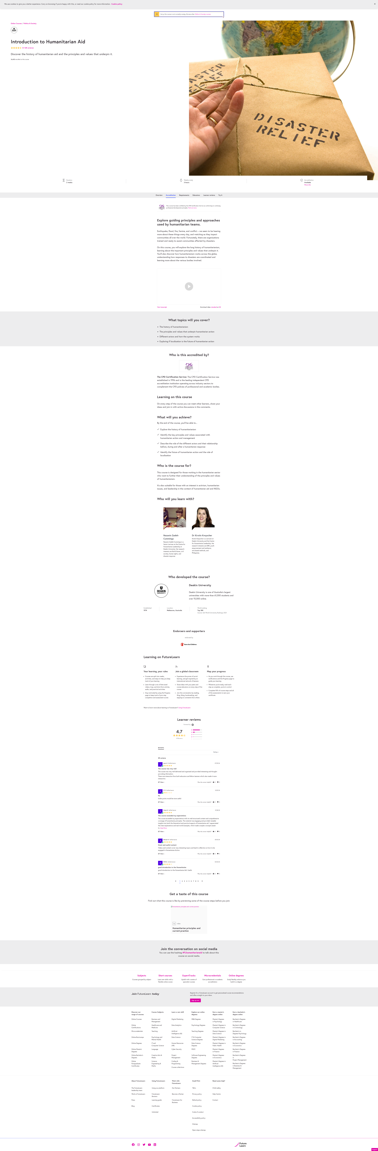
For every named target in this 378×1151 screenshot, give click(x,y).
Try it (220, 195)
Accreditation (171, 195)
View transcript (162, 307)
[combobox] (209, 752)
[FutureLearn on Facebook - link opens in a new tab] (133, 1144)
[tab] (161, 748)
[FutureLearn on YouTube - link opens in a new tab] (149, 1144)
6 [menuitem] (191, 881)
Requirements (184, 195)
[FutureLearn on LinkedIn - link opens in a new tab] (154, 1144)
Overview (159, 195)
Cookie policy (116, 4)
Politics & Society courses (203, 14)
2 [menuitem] (182, 881)
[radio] (197, 730)
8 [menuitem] (195, 881)
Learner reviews (209, 195)
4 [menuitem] (186, 881)
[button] (162, 782)
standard (214, 307)
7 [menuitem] (193, 881)
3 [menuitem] (184, 881)
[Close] (375, 4)
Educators (196, 195)
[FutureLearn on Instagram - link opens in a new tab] (138, 1144)
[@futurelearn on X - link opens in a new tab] (144, 1144)
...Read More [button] (163, 828)
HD (220, 307)
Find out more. (192, 208)
